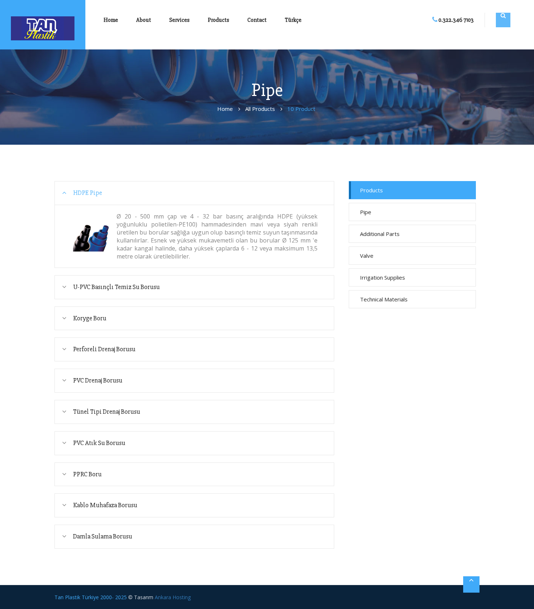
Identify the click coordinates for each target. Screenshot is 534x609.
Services (179, 20)
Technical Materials (384, 299)
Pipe (365, 212)
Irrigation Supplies (382, 277)
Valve (366, 255)
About (143, 20)
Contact (257, 20)
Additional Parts (380, 233)
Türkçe (293, 20)
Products (218, 20)
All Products (260, 108)
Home (111, 20)
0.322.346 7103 (455, 20)
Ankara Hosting (173, 597)
